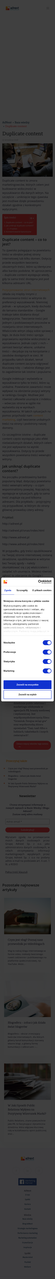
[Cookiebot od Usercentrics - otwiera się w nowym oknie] (38, 582)
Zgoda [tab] (7, 590)
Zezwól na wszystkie (27, 684)
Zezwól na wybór (27, 694)
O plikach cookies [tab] (41, 590)
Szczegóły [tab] (22, 590)
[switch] (47, 652)
